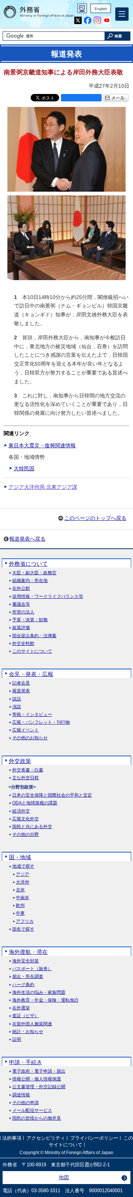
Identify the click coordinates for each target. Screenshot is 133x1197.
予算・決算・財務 (30, 620)
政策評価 (21, 627)
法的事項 (11, 1138)
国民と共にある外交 (32, 826)
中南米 (22, 897)
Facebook (88, 20)
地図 (64, 1177)
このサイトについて (32, 651)
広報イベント (25, 730)
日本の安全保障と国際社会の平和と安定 (52, 795)
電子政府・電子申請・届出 (38, 1071)
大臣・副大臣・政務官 (34, 573)
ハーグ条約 (23, 984)
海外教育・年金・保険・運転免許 (45, 1000)
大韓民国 (24, 468)
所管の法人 (23, 612)
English (101, 9)
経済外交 (21, 811)
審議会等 (21, 604)
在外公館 (21, 588)
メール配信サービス (32, 1110)
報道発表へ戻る (27, 539)
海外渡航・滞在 (28, 952)
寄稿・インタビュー (32, 714)
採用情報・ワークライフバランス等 (47, 596)
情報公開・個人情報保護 (36, 1079)
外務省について (28, 564)
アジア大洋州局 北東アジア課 (42, 487)
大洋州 (22, 882)
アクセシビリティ (46, 1138)
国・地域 (20, 857)
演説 (16, 707)
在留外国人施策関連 (32, 1024)
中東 (20, 913)
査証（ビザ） (25, 1015)
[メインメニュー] (122, 14)
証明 (16, 1039)
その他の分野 (25, 834)
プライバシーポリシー (94, 1138)
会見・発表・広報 (31, 674)
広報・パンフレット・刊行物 (41, 722)
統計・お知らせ (27, 1031)
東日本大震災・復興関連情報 (42, 445)
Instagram (97, 20)
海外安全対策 (25, 961)
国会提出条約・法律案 (34, 635)
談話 (16, 699)
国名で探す (23, 929)
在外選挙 (21, 1008)
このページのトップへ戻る (95, 518)
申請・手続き (25, 1062)
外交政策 (20, 761)
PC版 (82, 8)
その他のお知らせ (30, 738)
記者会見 (21, 683)
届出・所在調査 (27, 976)
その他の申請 (25, 1102)
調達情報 (21, 1095)
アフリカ (25, 921)
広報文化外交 (25, 819)
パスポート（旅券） (32, 968)
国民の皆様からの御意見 (36, 1118)
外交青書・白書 (27, 770)
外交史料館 (23, 643)
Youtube (107, 20)
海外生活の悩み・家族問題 (38, 992)
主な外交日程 (25, 778)
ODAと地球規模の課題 (34, 803)
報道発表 (21, 691)
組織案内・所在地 (30, 580)
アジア (22, 874)
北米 (20, 890)
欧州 (20, 905)
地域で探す (23, 866)
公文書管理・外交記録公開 (38, 1087)
